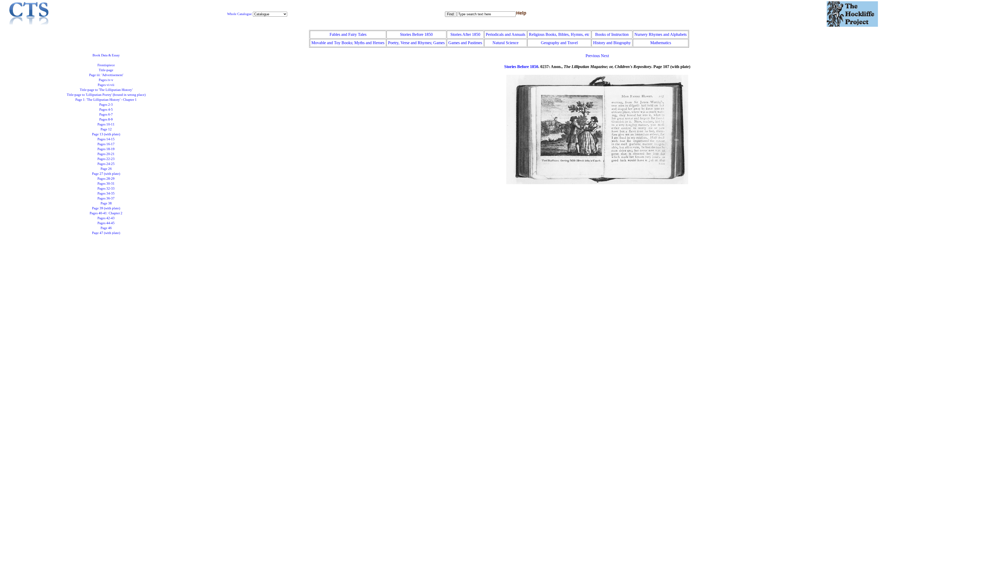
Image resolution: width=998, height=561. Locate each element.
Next (605, 56)
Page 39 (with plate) (106, 208)
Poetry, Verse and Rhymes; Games (416, 43)
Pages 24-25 (106, 164)
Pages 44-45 (106, 223)
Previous (593, 56)
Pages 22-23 (106, 159)
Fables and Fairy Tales (348, 34)
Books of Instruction (612, 34)
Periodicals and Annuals (505, 34)
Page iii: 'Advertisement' (106, 75)
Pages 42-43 (106, 218)
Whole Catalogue (239, 14)
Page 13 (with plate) (106, 134)
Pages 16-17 (106, 144)
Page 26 (106, 169)
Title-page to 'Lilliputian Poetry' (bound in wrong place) (106, 95)
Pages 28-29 (106, 179)
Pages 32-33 (106, 188)
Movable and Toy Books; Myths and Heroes (347, 43)
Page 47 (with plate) (106, 233)
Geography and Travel (559, 43)
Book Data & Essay (106, 55)
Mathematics (660, 43)
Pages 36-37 (106, 198)
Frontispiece (106, 65)
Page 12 (106, 129)
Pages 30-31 (106, 183)
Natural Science (505, 43)
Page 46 (106, 228)
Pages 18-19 (106, 149)
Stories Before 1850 (416, 34)
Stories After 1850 (465, 34)
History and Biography (612, 43)
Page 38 (106, 203)
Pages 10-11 (106, 124)
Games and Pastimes (465, 43)
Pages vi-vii (106, 85)
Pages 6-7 (106, 114)
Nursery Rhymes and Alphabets (660, 34)
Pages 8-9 (106, 119)
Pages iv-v (106, 80)
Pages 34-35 (106, 193)
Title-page (106, 70)
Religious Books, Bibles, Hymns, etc (559, 34)
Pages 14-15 (106, 139)
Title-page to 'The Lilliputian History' (106, 90)
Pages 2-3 (106, 104)
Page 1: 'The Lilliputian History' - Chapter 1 (106, 100)
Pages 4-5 (106, 109)
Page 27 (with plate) (106, 174)
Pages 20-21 (106, 154)
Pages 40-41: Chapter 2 (106, 213)
